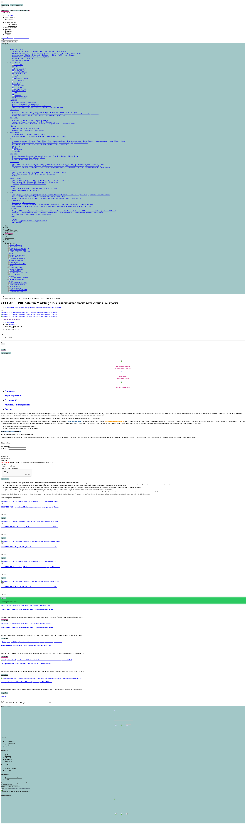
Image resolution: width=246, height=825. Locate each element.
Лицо (11, 139)
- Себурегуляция (33, 104)
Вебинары (8, 757)
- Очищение (26, 114)
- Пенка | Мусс (40, 141)
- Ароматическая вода (57, 196)
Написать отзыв (14, 319)
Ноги (14, 198)
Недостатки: (5, 460)
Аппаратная (16, 167)
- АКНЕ (38, 107)
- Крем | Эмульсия (97, 164)
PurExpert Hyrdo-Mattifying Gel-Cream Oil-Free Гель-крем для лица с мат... (26, 645)
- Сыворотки (49, 114)
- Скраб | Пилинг (22, 195)
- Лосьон (36, 135)
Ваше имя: (4, 448)
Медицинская (16, 166)
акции (7, 239)
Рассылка (8, 770)
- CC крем (53, 188)
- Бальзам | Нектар (71, 206)
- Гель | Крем (39, 122)
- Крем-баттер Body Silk (55, 107)
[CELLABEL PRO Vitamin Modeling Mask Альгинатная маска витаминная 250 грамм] (33, 307)
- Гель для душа (21, 174)
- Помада (36, 158)
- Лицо (29, 115)
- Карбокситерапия (77, 166)
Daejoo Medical (14, 132)
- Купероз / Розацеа (31, 112)
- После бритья (61, 172)
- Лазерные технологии (65, 212)
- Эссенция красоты (81, 143)
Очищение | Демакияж (19, 141)
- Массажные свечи (58, 206)
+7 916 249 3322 (10, 15)
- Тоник (45, 120)
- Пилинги (37, 166)
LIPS (13, 94)
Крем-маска (16, 146)
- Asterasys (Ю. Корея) (94, 211)
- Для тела (35, 128)
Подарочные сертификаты (13, 778)
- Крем (41, 135)
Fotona (16, 262)
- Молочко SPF (31, 182)
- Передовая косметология (28, 212)
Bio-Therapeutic (25, 248)
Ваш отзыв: (4, 457)
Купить (3, 349)
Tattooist (17, 286)
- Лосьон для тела (39, 174)
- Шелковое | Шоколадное (69, 204)
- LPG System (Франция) (26, 211)
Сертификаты (16, 222)
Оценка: (3, 464)
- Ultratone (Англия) (55, 211)
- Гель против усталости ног (48, 198)
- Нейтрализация (47, 166)
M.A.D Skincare (15, 62)
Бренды (14, 211)
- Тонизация (35, 164)
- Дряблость (73, 112)
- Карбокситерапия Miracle (35, 136)
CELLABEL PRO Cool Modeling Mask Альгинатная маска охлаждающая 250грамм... (30, 567)
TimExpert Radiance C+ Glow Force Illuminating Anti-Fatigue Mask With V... (26, 682)
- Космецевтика (43, 57)
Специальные (16, 53)
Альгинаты (4, 696)
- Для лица (27, 128)
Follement (13, 126)
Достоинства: (5, 458)
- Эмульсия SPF (36, 180)
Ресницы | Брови (17, 159)
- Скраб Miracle (49, 136)
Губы (14, 158)
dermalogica (21, 255)
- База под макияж (22, 188)
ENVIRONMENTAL (19, 73)
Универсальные (17, 51)
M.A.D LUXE (16, 66)
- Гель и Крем (72, 195)
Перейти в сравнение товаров (19, 10)
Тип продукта (16, 114)
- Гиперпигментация (91, 167)
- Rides (53, 55)
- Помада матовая (22, 190)
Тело (13, 174)
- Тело (62, 115)
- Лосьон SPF (20, 182)
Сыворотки (16, 106)
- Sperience (25, 60)
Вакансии (8, 756)
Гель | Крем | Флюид (18, 144)
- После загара (53, 182)
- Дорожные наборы (25, 221)
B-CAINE (19, 246)
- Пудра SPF (55, 180)
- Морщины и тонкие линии (48, 112)
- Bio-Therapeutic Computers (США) (74, 211)
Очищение (15, 102)
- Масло (43, 184)
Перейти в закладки (16, 5)
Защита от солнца (15, 178)
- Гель (48, 141)
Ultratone (18, 288)
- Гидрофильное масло (73, 141)
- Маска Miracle (60, 136)
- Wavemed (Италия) (109, 211)
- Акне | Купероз (43, 167)
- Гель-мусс (38, 120)
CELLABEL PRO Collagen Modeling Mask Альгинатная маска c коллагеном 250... (29, 587)
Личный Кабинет (10, 768)
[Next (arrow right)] (3, 701)
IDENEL (18, 271)
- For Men (50, 51)
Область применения (19, 115)
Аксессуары (16, 151)
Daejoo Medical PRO (18, 136)
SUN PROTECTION (19, 91)
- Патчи (44, 107)
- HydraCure (34, 51)
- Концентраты (59, 166)
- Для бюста (92, 195)
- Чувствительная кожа (57, 167)
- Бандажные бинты (103, 195)
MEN (6, 232)
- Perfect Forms (30, 58)
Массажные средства (19, 206)
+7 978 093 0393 (10, 741)
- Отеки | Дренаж (104, 167)
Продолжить (5, 5)
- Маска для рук (32, 196)
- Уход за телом (39, 130)
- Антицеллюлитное (29, 204)
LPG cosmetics (23, 278)
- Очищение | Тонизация (37, 124)
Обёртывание (16, 204)
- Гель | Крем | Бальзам (58, 156)
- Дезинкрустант (27, 166)
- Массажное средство (68, 164)
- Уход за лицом (27, 130)
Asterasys (19, 245)
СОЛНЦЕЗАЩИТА (11, 231)
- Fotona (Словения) (41, 211)
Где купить (8, 761)
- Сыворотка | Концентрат (42, 156)
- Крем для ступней (77, 198)
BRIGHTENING (17, 87)
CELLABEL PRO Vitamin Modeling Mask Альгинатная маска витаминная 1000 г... (29, 527)
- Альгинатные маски (67, 124)
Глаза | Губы (13, 154)
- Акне (21, 112)
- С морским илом (42, 204)
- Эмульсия (63, 144)
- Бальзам (42, 144)
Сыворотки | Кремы (18, 122)
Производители (10, 243)
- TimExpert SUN (60, 51)
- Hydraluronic (35, 55)
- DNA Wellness (36, 106)
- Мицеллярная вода (100, 141)
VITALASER (23, 290)
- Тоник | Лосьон (87, 141)
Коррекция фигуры (18, 58)
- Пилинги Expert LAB (30, 57)
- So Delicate (41, 53)
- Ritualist (71, 55)
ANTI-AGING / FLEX (19, 80)
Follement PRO (17, 130)
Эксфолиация (16, 203)
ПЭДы (14, 104)
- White (64, 55)
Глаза (14, 156)
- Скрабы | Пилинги (28, 203)
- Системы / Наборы (79, 114)
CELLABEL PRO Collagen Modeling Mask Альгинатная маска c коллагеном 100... (29, 547)
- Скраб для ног (21, 198)
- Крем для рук (44, 196)
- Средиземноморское (86, 204)
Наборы (14, 176)
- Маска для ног (64, 198)
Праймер (15, 148)
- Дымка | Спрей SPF (23, 180)
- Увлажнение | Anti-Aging (74, 167)
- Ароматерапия (32, 206)
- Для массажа (82, 195)
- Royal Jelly (43, 51)
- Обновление (22, 104)
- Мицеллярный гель (58, 141)
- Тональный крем (35, 188)
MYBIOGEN (14, 100)
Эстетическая (16, 164)
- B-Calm (33, 53)
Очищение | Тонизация (19, 120)
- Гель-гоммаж (31, 102)
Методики (15, 212)
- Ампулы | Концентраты (43, 143)
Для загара (15, 184)
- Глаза (34, 115)
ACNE (14, 77)
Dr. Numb (19, 257)
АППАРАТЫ (9, 234)
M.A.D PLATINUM (18, 70)
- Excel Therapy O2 (52, 53)
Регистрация (12, 24)
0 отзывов (4, 319)
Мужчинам (13, 170)
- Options (26, 51)
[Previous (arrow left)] (1, 701)
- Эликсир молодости (66, 143)
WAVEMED (22, 291)
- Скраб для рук (21, 196)
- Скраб (42, 164)
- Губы (40, 115)
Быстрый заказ (5, 353)
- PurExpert (26, 53)
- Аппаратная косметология (47, 212)
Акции (7, 779)
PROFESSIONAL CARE (20, 124)
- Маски (68, 166)
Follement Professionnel (15, 260)
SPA (6, 236)
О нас (6, 754)
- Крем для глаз (49, 122)
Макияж (12, 186)
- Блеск (42, 158)
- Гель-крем (35, 144)
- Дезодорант (50, 174)
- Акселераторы (59, 114)
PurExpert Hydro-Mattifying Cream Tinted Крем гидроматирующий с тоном (27, 609)
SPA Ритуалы (16, 60)
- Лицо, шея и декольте (27, 214)
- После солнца (65, 180)
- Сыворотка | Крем (52, 124)
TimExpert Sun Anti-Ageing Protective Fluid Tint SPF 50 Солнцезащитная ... (26, 663)
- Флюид (55, 144)
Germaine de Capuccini (17, 49)
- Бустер (55, 143)
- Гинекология (46, 214)
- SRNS (59, 55)
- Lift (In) (27, 55)
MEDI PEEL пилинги (19, 98)
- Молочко (31, 141)
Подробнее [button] (4, 620)
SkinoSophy (21, 284)
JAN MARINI (14, 110)
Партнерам (8, 759)
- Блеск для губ (34, 190)
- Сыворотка (30, 122)
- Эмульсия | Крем (84, 206)
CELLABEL (14, 118)
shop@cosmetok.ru (10, 17)
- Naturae (78, 53)
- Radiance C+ (45, 55)
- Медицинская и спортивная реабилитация (88, 212)
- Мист (22, 184)
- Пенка (22, 102)
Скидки (14, 219)
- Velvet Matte (46, 106)
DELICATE (16, 84)
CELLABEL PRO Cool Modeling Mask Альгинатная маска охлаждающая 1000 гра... (30, 507)
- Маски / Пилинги (37, 114)
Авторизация (12, 26)
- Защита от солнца (92, 114)
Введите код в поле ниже (10, 468)
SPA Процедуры (15, 200)
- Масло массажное (44, 206)
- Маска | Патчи (72, 156)
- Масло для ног (33, 198)
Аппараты (13, 208)
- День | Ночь (29, 107)
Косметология (14, 162)
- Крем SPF (46, 180)
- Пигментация (63, 112)
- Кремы (68, 114)
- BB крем (45, 188)
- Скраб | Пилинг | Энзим (116, 141)
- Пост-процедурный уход (93, 166)
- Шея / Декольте (48, 115)
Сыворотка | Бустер (18, 143)
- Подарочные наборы (39, 221)
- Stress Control (25, 106)
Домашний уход (17, 128)
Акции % (13, 217)
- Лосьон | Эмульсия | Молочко (56, 195)
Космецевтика (17, 57)
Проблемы (15, 214)
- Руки (57, 115)
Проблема (15, 112)
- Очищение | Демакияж (24, 156)
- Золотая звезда (54, 204)
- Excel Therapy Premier (67, 53)
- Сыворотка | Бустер (31, 159)
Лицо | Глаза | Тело (18, 107)
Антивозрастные (17, 55)
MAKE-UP (8, 229)
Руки (14, 196)
